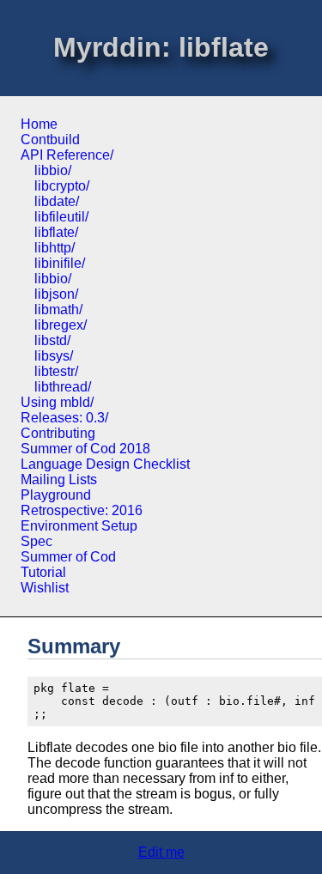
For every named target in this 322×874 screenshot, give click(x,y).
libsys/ (53, 356)
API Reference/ (67, 155)
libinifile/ (59, 263)
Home (39, 124)
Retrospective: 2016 (82, 510)
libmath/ (58, 309)
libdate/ (56, 201)
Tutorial (43, 572)
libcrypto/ (61, 186)
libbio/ (52, 170)
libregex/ (60, 325)
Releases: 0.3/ (64, 417)
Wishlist (45, 587)
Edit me (161, 852)
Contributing (58, 433)
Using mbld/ (57, 402)
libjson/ (56, 294)
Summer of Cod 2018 (85, 448)
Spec (36, 541)
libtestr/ (56, 371)
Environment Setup (79, 526)
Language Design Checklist (105, 464)
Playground (56, 495)
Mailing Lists (59, 479)
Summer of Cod (68, 556)
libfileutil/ (61, 216)
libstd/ (52, 340)
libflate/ (56, 232)
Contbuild (50, 139)
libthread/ (62, 386)
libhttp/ (54, 247)
